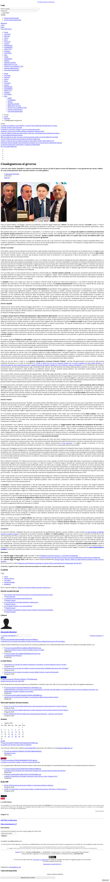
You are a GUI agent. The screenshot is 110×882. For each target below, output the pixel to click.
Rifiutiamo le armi (9, 753)
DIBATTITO (8, 91)
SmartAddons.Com (15, 867)
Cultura (6, 85)
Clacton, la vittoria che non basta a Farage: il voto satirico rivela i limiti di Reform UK (27, 141)
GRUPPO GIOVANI (13, 104)
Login (2, 25)
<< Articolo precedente (8, 636)
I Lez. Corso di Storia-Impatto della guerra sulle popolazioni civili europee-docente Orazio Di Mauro (36, 710)
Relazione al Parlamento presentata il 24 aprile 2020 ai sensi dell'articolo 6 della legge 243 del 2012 (50, 563)
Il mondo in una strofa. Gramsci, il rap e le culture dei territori (20, 129)
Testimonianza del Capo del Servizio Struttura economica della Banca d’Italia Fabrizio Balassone (69, 558)
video (2, 638)
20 (12, 734)
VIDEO (10, 98)
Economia (7, 83)
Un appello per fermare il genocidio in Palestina (16, 745)
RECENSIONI (8, 87)
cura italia (7, 580)
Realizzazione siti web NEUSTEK (52, 864)
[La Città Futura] (6, 29)
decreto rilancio (9, 578)
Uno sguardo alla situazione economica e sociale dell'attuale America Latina (28, 595)
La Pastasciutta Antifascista (13, 655)
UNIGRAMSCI (8, 89)
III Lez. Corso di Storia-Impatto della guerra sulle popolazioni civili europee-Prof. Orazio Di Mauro (35, 706)
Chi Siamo (7, 75)
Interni (6, 79)
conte (6, 577)
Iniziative (7, 92)
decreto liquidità (9, 582)
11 (5, 732)
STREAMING (12, 100)
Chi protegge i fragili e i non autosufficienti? (18, 606)
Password (4, 11)
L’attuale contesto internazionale (11, 127)
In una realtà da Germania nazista (11, 135)
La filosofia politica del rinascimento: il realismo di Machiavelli (20, 145)
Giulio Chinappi (11, 612)
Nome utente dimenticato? (12, 20)
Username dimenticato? (15, 111)
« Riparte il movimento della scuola (28, 587)
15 (19, 732)
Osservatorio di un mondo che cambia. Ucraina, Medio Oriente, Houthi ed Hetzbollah (31, 672)
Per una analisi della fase (9, 146)
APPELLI (10, 102)
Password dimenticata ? (15, 110)
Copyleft (17, 852)
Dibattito (3, 758)
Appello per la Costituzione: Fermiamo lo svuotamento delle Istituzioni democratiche (31, 697)
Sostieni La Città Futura (48, 2)
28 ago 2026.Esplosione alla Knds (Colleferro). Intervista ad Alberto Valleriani (28, 785)
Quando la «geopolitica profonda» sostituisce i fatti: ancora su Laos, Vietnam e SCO (30, 776)
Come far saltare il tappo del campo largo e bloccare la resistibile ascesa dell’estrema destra (30, 133)
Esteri (6, 81)
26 (9, 736)
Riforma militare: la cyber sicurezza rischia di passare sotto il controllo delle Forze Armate (29, 137)
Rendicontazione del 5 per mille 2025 (12, 681)
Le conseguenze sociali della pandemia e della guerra (21, 602)
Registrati (4, 23)
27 (12, 736)
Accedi (3, 14)
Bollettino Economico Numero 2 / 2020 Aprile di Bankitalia (59, 556)
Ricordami (6, 13)
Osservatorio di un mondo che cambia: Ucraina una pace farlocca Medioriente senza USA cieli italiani (33, 641)
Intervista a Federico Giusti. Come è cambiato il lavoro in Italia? (24, 650)
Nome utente (5, 9)
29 (19, 736)
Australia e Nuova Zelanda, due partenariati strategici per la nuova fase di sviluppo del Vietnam (31, 143)
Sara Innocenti (10, 597)
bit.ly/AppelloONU (30, 748)
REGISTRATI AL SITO (14, 106)
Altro (5, 96)
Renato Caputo (11, 600)
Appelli (3, 741)
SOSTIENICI (8, 94)
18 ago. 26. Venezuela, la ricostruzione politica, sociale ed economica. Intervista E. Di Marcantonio (35, 789)
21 (15, 734)
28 (15, 736)
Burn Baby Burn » (45, 587)
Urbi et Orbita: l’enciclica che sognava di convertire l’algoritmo (20, 139)
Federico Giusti (10, 604)
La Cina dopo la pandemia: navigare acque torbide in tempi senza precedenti (28, 610)
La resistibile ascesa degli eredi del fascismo (18, 598)
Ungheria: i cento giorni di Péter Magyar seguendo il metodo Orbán (22, 131)
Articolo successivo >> (97, 636)
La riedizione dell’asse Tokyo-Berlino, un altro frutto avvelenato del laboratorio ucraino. (29, 126)
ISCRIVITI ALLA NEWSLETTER (17, 108)
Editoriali (7, 77)
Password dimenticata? (11, 18)
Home (6, 73)
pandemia (7, 584)
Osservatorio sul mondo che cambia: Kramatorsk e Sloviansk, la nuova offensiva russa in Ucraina (35, 664)
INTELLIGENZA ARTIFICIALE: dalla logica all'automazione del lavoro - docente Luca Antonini (33, 714)
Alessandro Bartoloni (12, 174)
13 (12, 732)
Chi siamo (40, 2)
